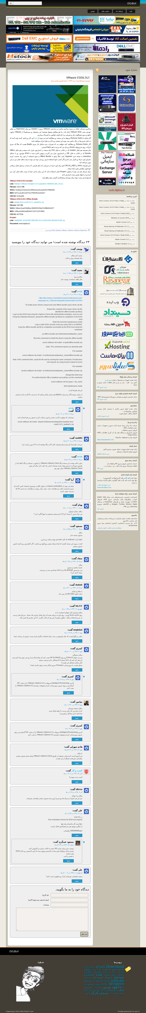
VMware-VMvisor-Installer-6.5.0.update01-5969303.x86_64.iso (38, 184)
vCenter (100, 981)
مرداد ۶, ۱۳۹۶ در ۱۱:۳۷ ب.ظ (72, 252)
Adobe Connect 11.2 (123, 222)
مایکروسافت (112, 990)
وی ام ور (48, 230)
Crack (100, 967)
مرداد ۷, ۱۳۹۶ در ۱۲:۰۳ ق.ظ (72, 294)
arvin (79, 291)
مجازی (103, 990)
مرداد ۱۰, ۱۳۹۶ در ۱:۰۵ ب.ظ (72, 508)
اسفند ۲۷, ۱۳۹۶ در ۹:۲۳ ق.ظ (64, 845)
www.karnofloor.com (104, 487)
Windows (116, 984)
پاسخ (77, 263)
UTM (93, 981)
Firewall (94, 970)
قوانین (93, 11)
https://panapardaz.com (105, 439)
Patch (108, 978)
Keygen (97, 972)
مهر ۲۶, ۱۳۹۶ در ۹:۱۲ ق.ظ (73, 750)
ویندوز (103, 993)
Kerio (115, 969)
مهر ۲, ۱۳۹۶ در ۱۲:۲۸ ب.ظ (73, 633)
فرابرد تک (100, 509)
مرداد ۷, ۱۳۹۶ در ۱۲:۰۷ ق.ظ (72, 441)
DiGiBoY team (29, 1011)
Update (58, 230)
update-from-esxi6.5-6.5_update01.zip (29, 202)
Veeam (107, 981)
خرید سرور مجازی (103, 416)
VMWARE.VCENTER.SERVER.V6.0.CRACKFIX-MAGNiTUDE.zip (39, 220)
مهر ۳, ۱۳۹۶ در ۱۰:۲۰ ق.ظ (73, 651)
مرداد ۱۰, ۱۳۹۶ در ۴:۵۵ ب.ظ (72, 529)
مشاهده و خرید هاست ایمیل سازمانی (109, 528)
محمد (82, 81)
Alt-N (86, 967)
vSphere (70, 230)
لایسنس (88, 987)
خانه (131, 11)
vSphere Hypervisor (80, 230)
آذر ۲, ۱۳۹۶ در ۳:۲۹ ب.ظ (74, 792)
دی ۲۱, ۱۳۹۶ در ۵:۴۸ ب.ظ (73, 813)
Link (99, 975)
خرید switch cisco (103, 454)
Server (119, 978)
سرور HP (100, 468)
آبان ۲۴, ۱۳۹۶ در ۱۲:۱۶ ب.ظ (73, 773)
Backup (92, 967)
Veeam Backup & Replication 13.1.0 (116, 226)
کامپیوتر (61, 81)
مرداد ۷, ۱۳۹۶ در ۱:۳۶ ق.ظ (73, 459)
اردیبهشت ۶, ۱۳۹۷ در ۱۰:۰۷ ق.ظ (71, 873)
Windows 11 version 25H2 (120, 218)
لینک (121, 990)
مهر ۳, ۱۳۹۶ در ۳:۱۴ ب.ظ (73, 728)
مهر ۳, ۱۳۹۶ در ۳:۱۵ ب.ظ (65, 679)
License (89, 975)
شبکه (65, 81)
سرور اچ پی (108, 380)
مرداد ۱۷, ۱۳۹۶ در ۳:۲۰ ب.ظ (72, 588)
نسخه (116, 994)
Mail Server (118, 975)
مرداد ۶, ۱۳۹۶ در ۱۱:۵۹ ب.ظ (72, 273)
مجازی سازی (54, 81)
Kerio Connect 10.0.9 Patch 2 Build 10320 (115, 213)
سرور (107, 987)
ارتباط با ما (119, 11)
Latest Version (117, 973)
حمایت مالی (105, 11)
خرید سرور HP (102, 387)
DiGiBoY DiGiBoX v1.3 (123, 244)
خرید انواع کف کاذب (103, 485)
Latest (106, 973)
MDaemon (88, 978)
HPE (100, 970)
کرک (95, 993)
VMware (64, 230)
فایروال (94, 988)
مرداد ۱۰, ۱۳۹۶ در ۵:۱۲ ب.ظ (64, 482)
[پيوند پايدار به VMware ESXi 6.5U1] (78, 77)
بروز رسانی (94, 984)
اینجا (35, 138)
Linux (107, 975)
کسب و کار (77, 770)
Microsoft (98, 978)
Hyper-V (107, 970)
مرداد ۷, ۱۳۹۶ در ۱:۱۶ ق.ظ (65, 414)
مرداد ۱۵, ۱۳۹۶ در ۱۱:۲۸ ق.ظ (72, 561)
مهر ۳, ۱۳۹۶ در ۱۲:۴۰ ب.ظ (73, 705)
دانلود (116, 987)
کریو (89, 993)
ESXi (53, 230)
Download (115, 966)
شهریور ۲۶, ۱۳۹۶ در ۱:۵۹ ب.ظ (72, 609)
